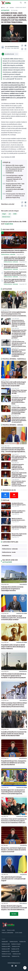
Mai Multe (14, 914)
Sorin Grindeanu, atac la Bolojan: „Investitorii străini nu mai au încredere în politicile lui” (19, 483)
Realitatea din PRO (15, 951)
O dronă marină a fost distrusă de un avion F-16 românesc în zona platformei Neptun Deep (15, 195)
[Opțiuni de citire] (25, 967)
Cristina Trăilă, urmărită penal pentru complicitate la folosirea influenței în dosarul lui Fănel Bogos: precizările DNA (19, 410)
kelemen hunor (6, 217)
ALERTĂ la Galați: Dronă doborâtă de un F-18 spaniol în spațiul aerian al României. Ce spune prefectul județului (13, 675)
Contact (3, 930)
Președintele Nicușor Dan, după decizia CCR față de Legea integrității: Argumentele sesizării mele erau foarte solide (15, 274)
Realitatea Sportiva (14, 941)
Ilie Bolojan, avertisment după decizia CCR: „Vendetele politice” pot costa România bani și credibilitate (19, 353)
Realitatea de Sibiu (17, 953)
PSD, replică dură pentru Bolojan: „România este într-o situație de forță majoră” (13, 879)
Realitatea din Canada (6, 953)
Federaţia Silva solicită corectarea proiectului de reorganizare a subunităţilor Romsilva (12, 588)
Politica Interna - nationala (8, 254)
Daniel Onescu (14, 46)
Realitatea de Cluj (15, 956)
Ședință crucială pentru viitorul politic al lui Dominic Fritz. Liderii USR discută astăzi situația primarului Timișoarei (15, 258)
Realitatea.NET (5, 941)
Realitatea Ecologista (15, 944)
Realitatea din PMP (6, 949)
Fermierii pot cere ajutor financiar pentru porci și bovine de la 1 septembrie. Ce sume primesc (19, 420)
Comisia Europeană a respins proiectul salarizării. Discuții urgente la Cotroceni (18, 467)
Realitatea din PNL (15, 949)
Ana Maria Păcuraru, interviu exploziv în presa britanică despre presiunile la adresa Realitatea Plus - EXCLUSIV (14, 252)
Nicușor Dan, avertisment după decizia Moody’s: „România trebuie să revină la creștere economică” (13, 850)
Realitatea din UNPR (6, 946)
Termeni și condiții (11, 930)
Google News (9, 224)
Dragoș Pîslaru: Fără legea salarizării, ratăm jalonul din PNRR (19, 391)
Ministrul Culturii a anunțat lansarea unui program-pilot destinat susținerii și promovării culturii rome (15, 266)
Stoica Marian (23, 584)
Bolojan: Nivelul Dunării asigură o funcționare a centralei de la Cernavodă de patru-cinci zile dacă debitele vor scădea (14, 908)
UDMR (14, 214)
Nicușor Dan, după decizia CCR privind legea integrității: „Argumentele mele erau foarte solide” (14, 281)
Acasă (4, 7)
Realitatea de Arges (6, 956)
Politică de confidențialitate (7, 932)
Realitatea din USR (16, 946)
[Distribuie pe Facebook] (25, 45)
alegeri (4, 214)
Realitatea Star (22, 941)
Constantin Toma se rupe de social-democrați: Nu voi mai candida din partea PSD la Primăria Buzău (19, 401)
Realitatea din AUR (6, 944)
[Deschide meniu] (25, 3)
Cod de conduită (18, 932)
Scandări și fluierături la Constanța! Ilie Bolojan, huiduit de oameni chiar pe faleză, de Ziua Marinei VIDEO (13, 733)
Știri (7, 7)
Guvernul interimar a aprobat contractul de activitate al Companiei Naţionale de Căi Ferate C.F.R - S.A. (14, 178)
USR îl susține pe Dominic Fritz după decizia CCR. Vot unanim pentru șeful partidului (19, 458)
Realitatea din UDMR (22, 613)
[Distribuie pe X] (25, 49)
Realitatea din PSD (6, 951)
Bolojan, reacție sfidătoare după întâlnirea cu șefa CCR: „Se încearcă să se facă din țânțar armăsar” (13, 617)
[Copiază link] (22, 45)
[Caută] (20, 3)
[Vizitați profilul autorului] (2, 47)
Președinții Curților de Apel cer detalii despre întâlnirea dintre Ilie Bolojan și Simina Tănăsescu (13, 646)
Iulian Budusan (23, 671)
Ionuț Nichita (23, 845)
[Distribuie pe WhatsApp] (22, 49)
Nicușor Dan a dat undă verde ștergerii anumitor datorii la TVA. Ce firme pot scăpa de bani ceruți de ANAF (13, 384)
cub (10, 214)
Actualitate (12, 7)
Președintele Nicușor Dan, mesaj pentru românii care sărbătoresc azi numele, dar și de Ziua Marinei (13, 762)
